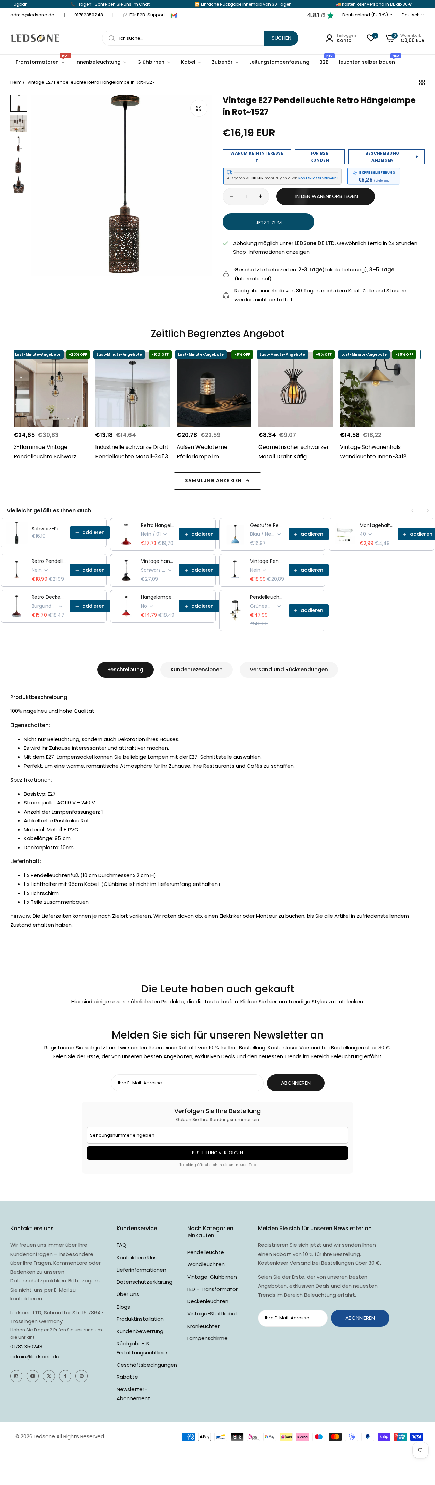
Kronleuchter (203, 1326)
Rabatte (127, 1377)
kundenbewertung (140, 1331)
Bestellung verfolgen (217, 1152)
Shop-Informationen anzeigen (271, 251)
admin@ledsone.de (34, 1356)
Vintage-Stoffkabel (212, 1313)
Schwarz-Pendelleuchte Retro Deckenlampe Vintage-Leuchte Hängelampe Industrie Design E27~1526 (49, 528)
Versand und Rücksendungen (289, 669)
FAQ (121, 1245)
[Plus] (260, 196)
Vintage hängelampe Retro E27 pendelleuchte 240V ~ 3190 (158, 561)
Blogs (123, 1306)
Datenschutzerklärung (144, 1282)
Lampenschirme (207, 1338)
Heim (16, 82)
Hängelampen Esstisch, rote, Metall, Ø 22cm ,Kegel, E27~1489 (158, 597)
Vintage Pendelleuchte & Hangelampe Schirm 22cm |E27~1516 (267, 561)
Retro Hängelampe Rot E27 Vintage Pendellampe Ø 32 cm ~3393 (158, 525)
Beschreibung (125, 669)
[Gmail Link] (174, 15)
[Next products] (427, 510)
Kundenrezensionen (197, 669)
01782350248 (26, 1346)
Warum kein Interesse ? (256, 156)
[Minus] (232, 196)
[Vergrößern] (198, 108)
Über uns (128, 1294)
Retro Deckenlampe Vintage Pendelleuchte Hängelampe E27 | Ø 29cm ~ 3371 (49, 597)
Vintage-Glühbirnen (212, 1276)
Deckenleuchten (207, 1301)
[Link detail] (16, 1376)
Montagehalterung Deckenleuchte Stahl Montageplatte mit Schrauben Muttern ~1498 (377, 525)
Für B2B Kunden (319, 156)
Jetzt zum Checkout (268, 224)
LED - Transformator (212, 1289)
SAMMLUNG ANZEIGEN (213, 480)
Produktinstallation (140, 1318)
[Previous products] (412, 510)
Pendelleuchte (205, 1252)
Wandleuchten (206, 1264)
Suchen (281, 37)
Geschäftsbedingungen (147, 1364)
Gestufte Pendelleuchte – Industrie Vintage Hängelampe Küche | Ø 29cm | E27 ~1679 (267, 525)
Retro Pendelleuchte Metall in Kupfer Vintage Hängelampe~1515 (49, 561)
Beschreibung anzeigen (382, 156)
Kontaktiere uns (137, 1257)
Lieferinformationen (141, 1269)
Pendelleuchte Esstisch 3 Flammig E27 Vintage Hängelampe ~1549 (267, 597)
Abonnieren (296, 1082)
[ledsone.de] (34, 38)
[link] (101, 62)
